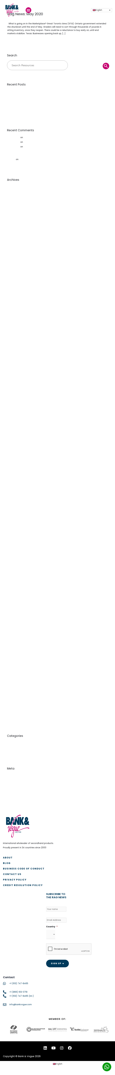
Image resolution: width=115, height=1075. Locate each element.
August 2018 (13, 526)
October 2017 (14, 572)
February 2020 (14, 444)
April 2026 (12, 205)
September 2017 (15, 577)
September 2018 (15, 522)
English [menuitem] (98, 10)
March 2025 (13, 265)
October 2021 (14, 361)
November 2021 (15, 356)
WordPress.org (14, 789)
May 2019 (11, 485)
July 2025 (11, 246)
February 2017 (14, 604)
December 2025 (15, 223)
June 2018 (12, 535)
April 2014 (12, 687)
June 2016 (12, 637)
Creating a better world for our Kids (42, 137)
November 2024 (15, 283)
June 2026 (12, 196)
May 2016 (11, 641)
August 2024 (13, 297)
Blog (7, 863)
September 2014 (15, 669)
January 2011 (13, 719)
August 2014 (13, 673)
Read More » (13, 39)
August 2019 (13, 471)
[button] (28, 10)
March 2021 (12, 389)
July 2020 (12, 421)
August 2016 (13, 627)
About (8, 857)
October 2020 (14, 407)
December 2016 (15, 609)
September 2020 (15, 411)
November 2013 (15, 696)
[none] (101, 10)
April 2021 (11, 384)
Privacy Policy (15, 879)
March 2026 (13, 210)
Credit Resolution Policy (23, 885)
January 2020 (14, 448)
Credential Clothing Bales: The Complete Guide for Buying (36, 96)
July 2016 (11, 632)
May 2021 (11, 379)
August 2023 (13, 338)
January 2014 (13, 692)
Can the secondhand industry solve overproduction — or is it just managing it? (47, 91)
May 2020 (12, 430)
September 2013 (15, 705)
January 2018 (13, 558)
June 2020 (12, 425)
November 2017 (15, 568)
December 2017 (15, 563)
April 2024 (12, 315)
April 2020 (12, 434)
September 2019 (15, 467)
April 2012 (11, 710)
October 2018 (14, 517)
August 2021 (13, 366)
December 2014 (15, 659)
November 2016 (15, 614)
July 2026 (12, 191)
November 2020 (15, 402)
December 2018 (15, 508)
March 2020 (13, 439)
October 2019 (14, 462)
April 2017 (11, 600)
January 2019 (13, 503)
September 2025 (15, 237)
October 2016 (14, 618)
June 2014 (12, 682)
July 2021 (11, 370)
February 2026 (14, 214)
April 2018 (11, 545)
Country (52, 926)
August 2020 (13, 416)
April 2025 (12, 260)
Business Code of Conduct (23, 868)
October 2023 (14, 329)
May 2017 (11, 595)
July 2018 (11, 531)
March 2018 (12, 549)
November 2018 (15, 512)
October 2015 (14, 650)
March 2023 (13, 343)
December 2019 (15, 453)
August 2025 (13, 242)
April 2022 (12, 347)
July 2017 (11, 586)
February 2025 (14, 269)
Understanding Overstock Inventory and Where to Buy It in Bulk (39, 105)
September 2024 (15, 292)
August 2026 (13, 187)
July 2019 (11, 476)
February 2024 (14, 320)
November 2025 (15, 228)
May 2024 (12, 311)
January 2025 (14, 274)
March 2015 (12, 655)
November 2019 (15, 457)
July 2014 (11, 678)
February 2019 (14, 499)
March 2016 (12, 646)
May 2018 (11, 540)
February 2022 (14, 352)
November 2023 (15, 324)
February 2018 (14, 554)
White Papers (14, 752)
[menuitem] (101, 10)
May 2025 (12, 255)
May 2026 (12, 200)
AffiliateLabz (13, 137)
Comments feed (15, 784)
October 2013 (14, 701)
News (9, 747)
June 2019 (12, 480)
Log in (10, 775)
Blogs (9, 743)
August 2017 (13, 581)
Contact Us (12, 874)
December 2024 (15, 278)
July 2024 (12, 301)
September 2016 (15, 623)
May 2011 (11, 715)
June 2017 (12, 591)
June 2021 (12, 375)
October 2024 (14, 288)
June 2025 (12, 251)
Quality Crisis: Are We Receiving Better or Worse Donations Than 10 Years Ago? (47, 100)
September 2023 (15, 333)
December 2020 (15, 398)
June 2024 (12, 306)
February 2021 (14, 393)
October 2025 (14, 232)
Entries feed (13, 780)
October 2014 (14, 664)
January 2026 (14, 219)
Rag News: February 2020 (36, 142)
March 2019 (12, 494)
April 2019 (11, 490)
